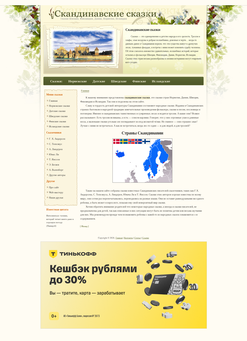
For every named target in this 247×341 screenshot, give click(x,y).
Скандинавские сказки (71, 13)
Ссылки (145, 237)
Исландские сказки (59, 126)
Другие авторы (57, 175)
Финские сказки (57, 121)
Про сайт (54, 187)
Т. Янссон (54, 159)
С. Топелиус (55, 144)
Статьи (137, 237)
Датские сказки (57, 111)
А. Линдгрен (56, 149)
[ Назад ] (84, 226)
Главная (85, 90)
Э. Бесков (54, 164)
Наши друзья (56, 197)
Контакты (128, 237)
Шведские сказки (58, 116)
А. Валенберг (56, 169)
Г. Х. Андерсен (57, 138)
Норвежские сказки (59, 105)
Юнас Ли (54, 154)
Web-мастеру (56, 192)
